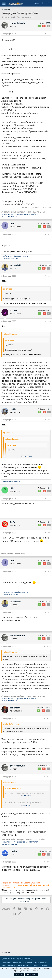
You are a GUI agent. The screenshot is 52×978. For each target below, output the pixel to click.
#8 (49, 571)
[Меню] (4, 3)
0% (48, 223)
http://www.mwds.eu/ (9, 258)
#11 (49, 718)
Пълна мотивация (9, 216)
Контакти (27, 962)
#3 (49, 276)
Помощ (35, 965)
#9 (49, 612)
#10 (49, 646)
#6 (49, 498)
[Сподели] (45, 33)
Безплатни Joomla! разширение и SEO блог (19, 214)
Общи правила (40, 962)
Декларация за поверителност (15, 965)
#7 (49, 533)
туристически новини (10, 481)
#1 (49, 33)
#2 (49, 234)
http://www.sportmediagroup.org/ (14, 256)
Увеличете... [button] (26, 456)
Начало (44, 965)
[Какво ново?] (43, 3)
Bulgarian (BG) (25, 958)
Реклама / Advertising (11, 962)
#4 (49, 321)
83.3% (48, 707)
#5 (49, 420)
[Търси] (48, 3)
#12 (49, 776)
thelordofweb (9, 17)
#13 (49, 862)
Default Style (9, 958)
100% (48, 23)
